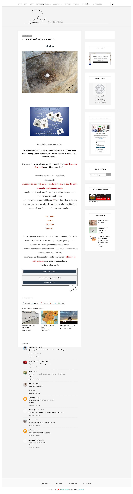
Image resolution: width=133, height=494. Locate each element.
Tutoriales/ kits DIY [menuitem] (42, 4)
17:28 (42, 440)
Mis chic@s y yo (34, 409)
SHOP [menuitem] (31, 4)
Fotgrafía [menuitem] (85, 4)
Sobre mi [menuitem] (76, 4)
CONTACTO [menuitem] (67, 4)
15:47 (37, 383)
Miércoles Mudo (27, 298)
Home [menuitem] (19, 4)
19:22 (42, 409)
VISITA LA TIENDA (49, 272)
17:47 (38, 397)
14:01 (47, 361)
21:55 (36, 420)
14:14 (34, 371)
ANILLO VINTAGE (103, 220)
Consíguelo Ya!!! (49, 282)
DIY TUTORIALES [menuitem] (97, 4)
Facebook (50, 216)
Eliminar (38, 356)
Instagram (49, 224)
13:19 (40, 347)
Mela (30, 371)
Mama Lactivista (34, 440)
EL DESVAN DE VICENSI (36, 361)
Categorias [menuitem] (56, 4)
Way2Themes (65, 489)
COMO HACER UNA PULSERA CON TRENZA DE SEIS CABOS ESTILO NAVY (104, 240)
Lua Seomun (33, 347)
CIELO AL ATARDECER (67, 326)
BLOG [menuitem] (25, 4)
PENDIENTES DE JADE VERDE (103, 229)
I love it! (31, 383)
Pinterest (49, 228)
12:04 (38, 430)
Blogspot (81, 489)
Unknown (32, 397)
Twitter (50, 220)
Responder (31, 356)
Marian (31, 420)
